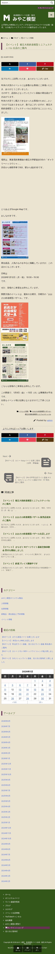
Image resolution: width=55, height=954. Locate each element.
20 (20, 694)
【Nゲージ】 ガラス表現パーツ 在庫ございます (20, 637)
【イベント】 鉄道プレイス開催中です (20, 563)
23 (42, 694)
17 (50, 689)
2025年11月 (6, 769)
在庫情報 (4, 609)
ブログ (15, 38)
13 (20, 689)
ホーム (5, 38)
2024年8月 (5, 849)
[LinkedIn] (9, 69)
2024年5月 (5, 865)
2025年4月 (5, 806)
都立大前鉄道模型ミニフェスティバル (38, 414)
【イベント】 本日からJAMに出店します (17, 640)
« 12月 (14, 702)
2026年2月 (5, 753)
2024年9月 (5, 844)
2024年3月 (5, 876)
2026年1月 (5, 758)
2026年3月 (5, 748)
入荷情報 (4, 603)
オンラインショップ (46, 8)
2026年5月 (5, 737)
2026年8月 (5, 721)
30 (42, 698)
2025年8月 (5, 785)
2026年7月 (5, 726)
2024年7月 (5, 854)
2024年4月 (5, 870)
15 (35, 689)
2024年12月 (6, 828)
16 (42, 689)
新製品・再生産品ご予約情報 (13, 614)
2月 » (40, 702)
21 (27, 694)
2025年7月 (5, 790)
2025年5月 (5, 801)
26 (12, 698)
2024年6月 (5, 860)
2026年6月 (5, 732)
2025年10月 (6, 774)
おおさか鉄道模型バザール (41, 411)
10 (50, 685)
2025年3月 (5, 812)
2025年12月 (6, 764)
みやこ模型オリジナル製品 (12, 598)
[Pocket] (27, 69)
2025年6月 (5, 796)
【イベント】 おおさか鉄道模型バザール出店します (26, 533)
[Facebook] (27, 64)
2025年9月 (5, 780)
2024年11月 (6, 833)
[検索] (52, 3)
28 (27, 698)
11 (5, 689)
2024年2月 (5, 881)
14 (27, 689)
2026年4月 (5, 742)
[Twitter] (10, 64)
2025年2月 (5, 817)
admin (50, 420)
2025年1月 (5, 822)
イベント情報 (29, 38)
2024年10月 (6, 838)
